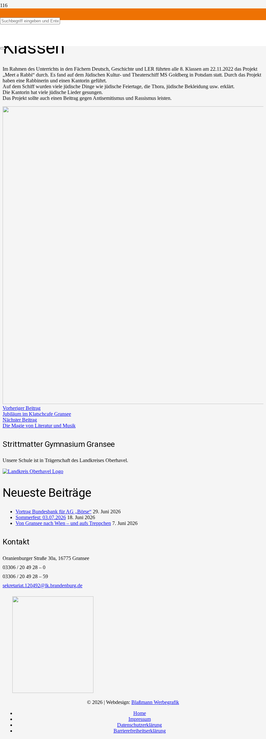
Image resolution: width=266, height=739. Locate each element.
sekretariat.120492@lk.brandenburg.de (42, 585)
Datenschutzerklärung (139, 725)
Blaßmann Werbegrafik (155, 702)
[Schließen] (2, 48)
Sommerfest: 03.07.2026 (41, 517)
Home (139, 713)
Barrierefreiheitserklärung (140, 730)
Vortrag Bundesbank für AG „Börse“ (53, 511)
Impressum (139, 719)
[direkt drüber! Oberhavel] (33, 471)
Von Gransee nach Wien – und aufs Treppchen (63, 523)
